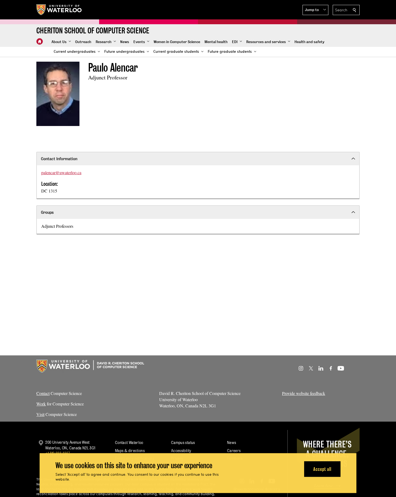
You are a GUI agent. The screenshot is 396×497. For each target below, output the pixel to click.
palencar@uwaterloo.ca (61, 172)
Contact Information (59, 158)
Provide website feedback (303, 393)
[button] (315, 10)
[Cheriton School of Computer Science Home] (39, 41)
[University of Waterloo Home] (59, 9)
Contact (43, 393)
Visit (40, 414)
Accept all (322, 469)
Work (41, 404)
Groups (47, 212)
